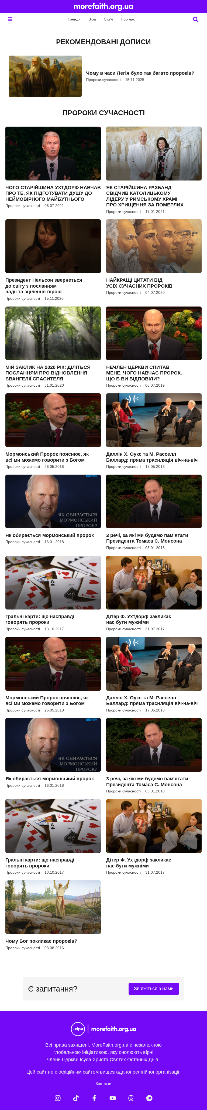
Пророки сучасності (100, 79)
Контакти (103, 1083)
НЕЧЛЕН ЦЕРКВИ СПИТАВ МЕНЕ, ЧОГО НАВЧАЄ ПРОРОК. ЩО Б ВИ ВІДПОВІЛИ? (144, 373)
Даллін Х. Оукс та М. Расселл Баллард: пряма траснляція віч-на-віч (152, 457)
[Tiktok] (76, 1098)
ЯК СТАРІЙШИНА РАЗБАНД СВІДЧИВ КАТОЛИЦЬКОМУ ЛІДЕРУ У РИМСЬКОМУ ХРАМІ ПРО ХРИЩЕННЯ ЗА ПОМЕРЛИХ (145, 196)
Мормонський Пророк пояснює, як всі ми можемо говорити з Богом (47, 457)
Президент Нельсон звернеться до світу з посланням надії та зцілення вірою (43, 285)
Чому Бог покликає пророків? (41, 941)
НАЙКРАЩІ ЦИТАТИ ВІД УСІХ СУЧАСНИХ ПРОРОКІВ (139, 283)
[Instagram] (57, 1098)
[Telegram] (149, 1098)
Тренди (74, 19)
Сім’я (108, 19)
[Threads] (131, 1098)
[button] (10, 19)
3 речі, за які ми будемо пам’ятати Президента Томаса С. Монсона (147, 538)
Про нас (128, 19)
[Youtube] (112, 1098)
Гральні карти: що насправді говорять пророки (39, 619)
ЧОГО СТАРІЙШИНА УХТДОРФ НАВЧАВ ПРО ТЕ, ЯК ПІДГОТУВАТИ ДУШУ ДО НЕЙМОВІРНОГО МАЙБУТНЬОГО (53, 193)
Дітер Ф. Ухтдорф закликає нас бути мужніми (138, 619)
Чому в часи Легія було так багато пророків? (137, 73)
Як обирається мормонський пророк (49, 535)
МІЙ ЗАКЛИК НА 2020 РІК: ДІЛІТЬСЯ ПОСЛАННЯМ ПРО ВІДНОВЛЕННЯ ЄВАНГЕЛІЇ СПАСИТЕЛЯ (48, 373)
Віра (92, 19)
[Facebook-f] (94, 1098)
